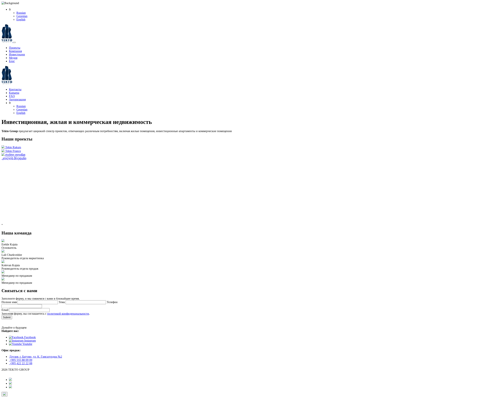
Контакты (15, 89)
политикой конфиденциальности (68, 313)
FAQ (12, 96)
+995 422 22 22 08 (20, 363)
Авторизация (17, 99)
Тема (62, 302)
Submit (7, 317)
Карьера (14, 92)
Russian (21, 12)
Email (5, 309)
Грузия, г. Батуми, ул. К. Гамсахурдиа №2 (35, 356)
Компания (15, 51)
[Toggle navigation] (14, 42)
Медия (13, 57)
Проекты (14, 47)
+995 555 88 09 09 (20, 360)
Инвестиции (17, 54)
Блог (12, 61)
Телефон (112, 302)
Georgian (21, 16)
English (20, 19)
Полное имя (9, 302)
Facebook (29, 337)
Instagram (29, 340)
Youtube (27, 344)
